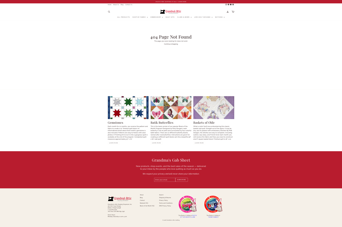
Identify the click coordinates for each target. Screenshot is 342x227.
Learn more (113, 143)
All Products (123, 17)
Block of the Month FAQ (147, 206)
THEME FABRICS (213, 217)
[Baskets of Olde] (213, 107)
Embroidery (156, 17)
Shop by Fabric (140, 17)
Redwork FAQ (144, 203)
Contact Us (128, 4)
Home (109, 4)
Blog (122, 4)
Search (161, 195)
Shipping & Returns (165, 197)
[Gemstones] (128, 107)
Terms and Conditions (166, 203)
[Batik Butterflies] (171, 107)
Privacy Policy (163, 200)
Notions (219, 17)
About (142, 195)
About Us (116, 4)
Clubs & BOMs (183, 17)
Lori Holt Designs (202, 17)
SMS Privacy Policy (165, 206)
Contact (142, 200)
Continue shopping (171, 44)
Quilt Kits (170, 17)
